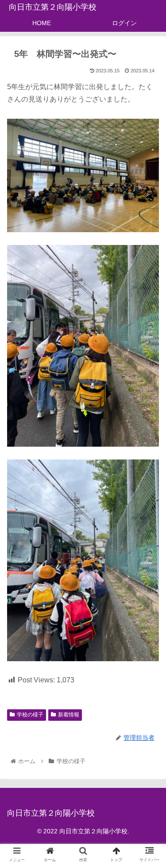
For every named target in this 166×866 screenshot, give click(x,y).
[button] (148, 757)
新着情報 (68, 715)
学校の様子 (30, 715)
